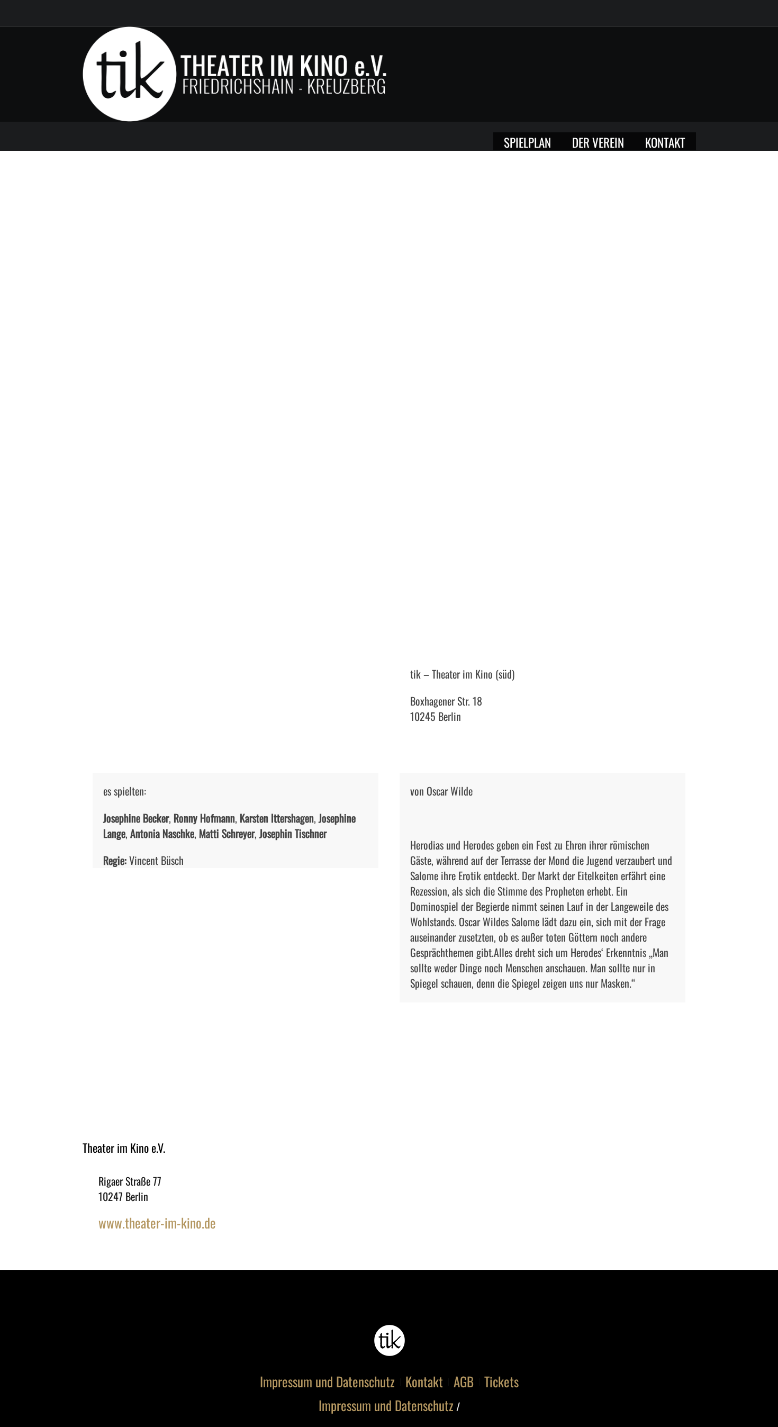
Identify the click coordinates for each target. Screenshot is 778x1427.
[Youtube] (663, 76)
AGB (464, 1381)
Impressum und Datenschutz (327, 1381)
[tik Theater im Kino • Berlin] (389, 1340)
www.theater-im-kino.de (157, 1222)
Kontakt (424, 1381)
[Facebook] (643, 76)
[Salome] (389, 407)
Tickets (501, 1381)
